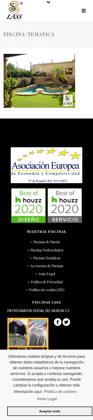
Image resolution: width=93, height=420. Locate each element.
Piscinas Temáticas (37, 44)
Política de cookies (60, 392)
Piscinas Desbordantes (46, 250)
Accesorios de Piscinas (46, 266)
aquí (38, 392)
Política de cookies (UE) (46, 290)
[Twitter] (66, 321)
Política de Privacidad (47, 282)
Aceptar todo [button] (49, 411)
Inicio (13, 44)
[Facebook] (57, 321)
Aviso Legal (46, 274)
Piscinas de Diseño (46, 242)
